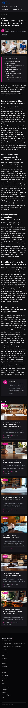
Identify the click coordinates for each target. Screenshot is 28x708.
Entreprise (5, 9)
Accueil (3, 14)
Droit (16, 6)
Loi (20, 6)
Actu (11, 6)
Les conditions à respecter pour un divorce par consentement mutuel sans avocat (13, 499)
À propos (11, 393)
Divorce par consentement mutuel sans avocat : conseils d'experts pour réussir (12, 611)
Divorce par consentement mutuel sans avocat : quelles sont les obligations (12, 424)
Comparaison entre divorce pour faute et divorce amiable (12, 462)
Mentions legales (6, 695)
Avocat (4, 661)
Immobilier (13, 9)
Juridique (5, 6)
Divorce (20, 9)
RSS (3, 697)
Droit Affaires (5, 675)
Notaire (4, 663)
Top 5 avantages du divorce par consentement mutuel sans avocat (11, 537)
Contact (4, 692)
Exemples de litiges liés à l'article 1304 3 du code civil (12, 574)
